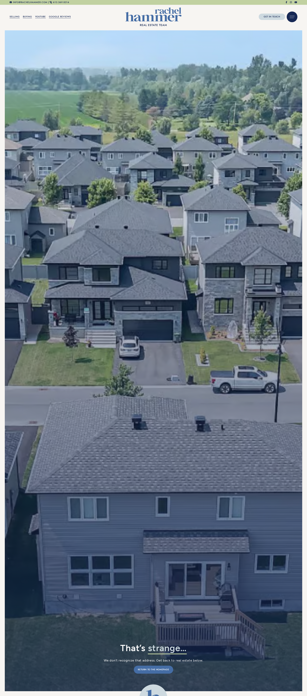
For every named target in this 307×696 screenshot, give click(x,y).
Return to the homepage (153, 669)
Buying (27, 16)
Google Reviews (60, 16)
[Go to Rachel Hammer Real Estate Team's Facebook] (286, 2)
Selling (15, 16)
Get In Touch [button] (272, 16)
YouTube (40, 16)
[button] (292, 16)
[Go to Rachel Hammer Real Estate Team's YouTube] (296, 2)
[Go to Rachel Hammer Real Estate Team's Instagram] (291, 2)
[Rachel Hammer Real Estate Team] (153, 16)
